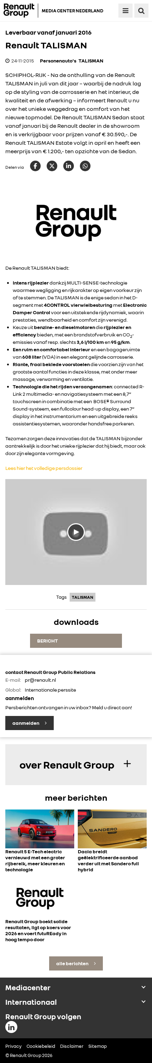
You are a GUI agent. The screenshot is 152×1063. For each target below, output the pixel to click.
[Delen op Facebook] (35, 166)
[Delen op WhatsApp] (85, 166)
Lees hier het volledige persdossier (43, 468)
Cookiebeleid (41, 1046)
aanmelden (26, 723)
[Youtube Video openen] (76, 532)
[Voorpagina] (21, 11)
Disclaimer (71, 1046)
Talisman (82, 597)
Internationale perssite (50, 690)
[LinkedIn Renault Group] (11, 1027)
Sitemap (97, 1046)
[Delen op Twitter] (52, 166)
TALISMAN (90, 61)
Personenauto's (58, 61)
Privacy (13, 1046)
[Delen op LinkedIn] (68, 166)
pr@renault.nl (40, 680)
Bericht (47, 641)
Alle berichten (72, 963)
